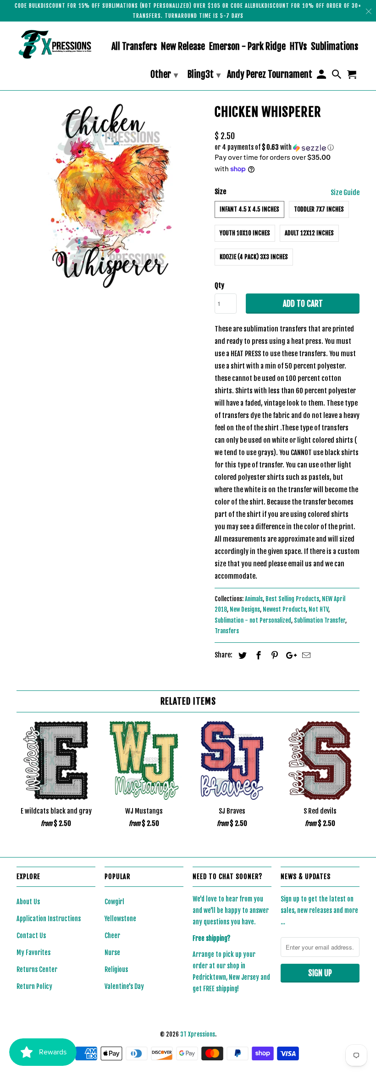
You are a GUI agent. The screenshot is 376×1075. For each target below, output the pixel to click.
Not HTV (318, 609)
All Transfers (134, 47)
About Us (28, 902)
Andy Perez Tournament (269, 75)
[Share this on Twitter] (241, 655)
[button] (287, 147)
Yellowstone (120, 919)
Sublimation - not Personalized (253, 620)
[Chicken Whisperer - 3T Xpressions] (111, 195)
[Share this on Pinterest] (273, 655)
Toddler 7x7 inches (319, 209)
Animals (254, 599)
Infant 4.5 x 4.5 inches (249, 209)
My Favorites (33, 952)
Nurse (112, 952)
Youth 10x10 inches (245, 233)
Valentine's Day (124, 986)
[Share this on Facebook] (257, 655)
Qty (219, 285)
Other (164, 74)
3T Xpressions (197, 1034)
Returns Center (37, 969)
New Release (183, 47)
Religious (116, 969)
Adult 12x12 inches (309, 233)
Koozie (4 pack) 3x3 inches (254, 257)
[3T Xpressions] (56, 44)
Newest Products (284, 609)
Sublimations (334, 47)
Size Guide (345, 192)
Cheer (112, 935)
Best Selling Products (292, 599)
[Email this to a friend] (305, 655)
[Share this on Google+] (289, 655)
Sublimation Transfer (319, 620)
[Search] (337, 76)
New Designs (245, 609)
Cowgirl (114, 902)
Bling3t (204, 74)
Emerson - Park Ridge (247, 47)
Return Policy (34, 986)
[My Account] (321, 76)
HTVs (298, 47)
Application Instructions (49, 919)
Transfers (227, 631)
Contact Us (31, 935)
